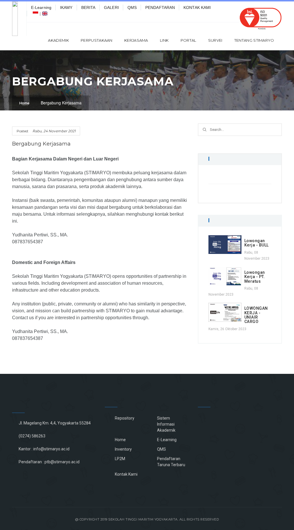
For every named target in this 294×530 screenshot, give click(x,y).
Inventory (123, 449)
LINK (164, 40)
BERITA (88, 7)
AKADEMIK (58, 40)
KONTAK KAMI (197, 7)
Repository (124, 418)
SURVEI (215, 40)
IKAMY (66, 7)
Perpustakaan (97, 40)
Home (24, 103)
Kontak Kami (126, 474)
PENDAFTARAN (160, 7)
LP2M (120, 458)
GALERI (111, 7)
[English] (45, 13)
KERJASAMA (136, 40)
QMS (132, 7)
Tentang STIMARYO (254, 40)
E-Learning (41, 7)
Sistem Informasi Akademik (166, 424)
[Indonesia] (35, 13)
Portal (188, 40)
